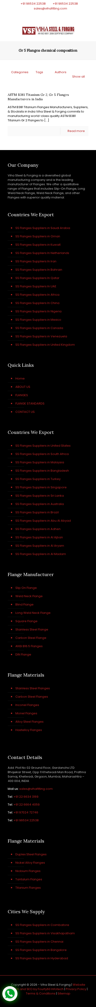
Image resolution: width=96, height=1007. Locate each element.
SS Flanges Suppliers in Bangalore (41, 950)
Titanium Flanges (28, 887)
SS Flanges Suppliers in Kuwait (38, 244)
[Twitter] (48, 14)
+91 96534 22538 (33, 3)
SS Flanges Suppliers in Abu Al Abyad (43, 520)
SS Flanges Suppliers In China (37, 303)
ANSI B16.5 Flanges (29, 646)
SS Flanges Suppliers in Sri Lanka (39, 495)
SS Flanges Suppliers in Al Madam (40, 554)
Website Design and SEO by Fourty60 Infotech (47, 986)
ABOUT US (22, 387)
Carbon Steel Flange (30, 638)
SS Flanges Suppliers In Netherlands (42, 253)
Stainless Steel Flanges (32, 688)
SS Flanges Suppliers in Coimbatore (42, 925)
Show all (78, 76)
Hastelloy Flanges (28, 730)
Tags (39, 72)
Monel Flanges (26, 713)
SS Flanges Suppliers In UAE (35, 286)
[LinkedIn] (54, 14)
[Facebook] (42, 14)
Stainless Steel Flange (31, 629)
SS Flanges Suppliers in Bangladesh (42, 470)
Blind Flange (24, 604)
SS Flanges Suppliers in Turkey (38, 479)
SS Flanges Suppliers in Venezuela (41, 336)
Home (20, 378)
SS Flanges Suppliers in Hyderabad (41, 958)
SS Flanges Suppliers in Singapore (41, 487)
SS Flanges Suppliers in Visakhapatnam (45, 933)
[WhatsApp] (36, 14)
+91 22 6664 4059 (27, 804)
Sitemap (64, 993)
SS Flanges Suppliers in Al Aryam (39, 545)
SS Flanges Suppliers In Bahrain (38, 269)
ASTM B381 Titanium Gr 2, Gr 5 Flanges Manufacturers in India (38, 97)
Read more (76, 131)
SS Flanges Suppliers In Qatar (37, 278)
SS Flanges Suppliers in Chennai (39, 941)
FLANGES (21, 395)
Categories (19, 72)
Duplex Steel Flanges (31, 854)
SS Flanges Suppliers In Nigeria (38, 311)
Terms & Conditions (40, 993)
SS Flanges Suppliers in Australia (39, 504)
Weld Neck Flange (29, 596)
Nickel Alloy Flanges (30, 862)
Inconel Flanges (27, 705)
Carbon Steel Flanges (31, 696)
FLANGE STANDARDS (30, 403)
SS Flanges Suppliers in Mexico (38, 319)
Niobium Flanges (28, 871)
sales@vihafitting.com (50, 8)
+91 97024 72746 (26, 812)
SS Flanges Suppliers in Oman (37, 236)
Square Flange (26, 621)
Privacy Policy (76, 989)
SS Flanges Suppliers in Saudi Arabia (42, 228)
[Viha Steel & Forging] (48, 29)
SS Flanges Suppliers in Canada (39, 328)
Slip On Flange (26, 588)
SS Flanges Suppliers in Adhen (38, 529)
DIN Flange (23, 654)
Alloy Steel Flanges (29, 721)
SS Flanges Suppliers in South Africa (42, 454)
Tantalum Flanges (28, 879)
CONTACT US (25, 412)
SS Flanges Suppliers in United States (43, 445)
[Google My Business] (60, 14)
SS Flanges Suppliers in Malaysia (39, 462)
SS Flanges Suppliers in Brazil (37, 512)
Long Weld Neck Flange (33, 613)
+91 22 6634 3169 (26, 796)
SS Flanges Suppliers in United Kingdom (45, 344)
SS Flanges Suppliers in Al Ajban (39, 537)
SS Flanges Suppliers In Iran (35, 261)
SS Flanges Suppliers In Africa (37, 294)
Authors (60, 72)
